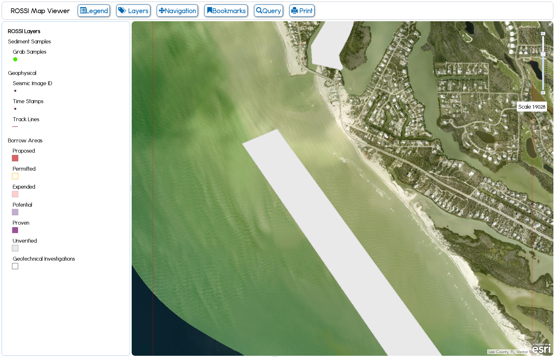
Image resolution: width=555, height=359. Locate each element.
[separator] (131, 188)
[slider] (543, 54)
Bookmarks (229, 10)
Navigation (180, 10)
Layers (136, 10)
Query (271, 10)
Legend (97, 10)
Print (305, 10)
